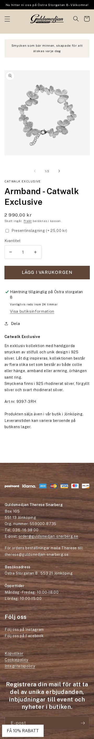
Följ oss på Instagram (24, 629)
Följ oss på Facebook (24, 636)
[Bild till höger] (59, 171)
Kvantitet (12, 240)
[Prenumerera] (83, 723)
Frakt (28, 221)
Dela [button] (15, 323)
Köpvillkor (14, 653)
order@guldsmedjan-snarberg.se (48, 536)
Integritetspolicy (20, 666)
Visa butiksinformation (32, 311)
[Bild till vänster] (35, 171)
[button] (7, 19)
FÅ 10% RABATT (23, 730)
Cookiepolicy (16, 660)
